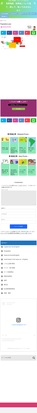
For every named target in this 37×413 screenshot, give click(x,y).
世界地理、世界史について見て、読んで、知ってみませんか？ (18, 6)
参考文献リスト (5, 16)
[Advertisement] (18, 76)
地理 (5, 280)
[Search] (34, 358)
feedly (19, 108)
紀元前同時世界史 (9, 289)
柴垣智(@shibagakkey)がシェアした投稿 (18, 348)
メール (3, 214)
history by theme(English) (11, 255)
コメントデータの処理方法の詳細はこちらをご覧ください (16, 233)
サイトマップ (13, 13)
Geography (7, 251)
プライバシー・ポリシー (22, 14)
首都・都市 (7, 293)
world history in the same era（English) (16, 259)
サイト (3, 219)
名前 (3, 208)
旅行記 (6, 284)
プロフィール (32, 13)
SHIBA (29, 27)
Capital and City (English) (12, 246)
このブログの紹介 (4, 13)
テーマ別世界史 (9, 272)
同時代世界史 (8, 276)
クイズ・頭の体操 (9, 268)
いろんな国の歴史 (9, 263)
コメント (4, 190)
